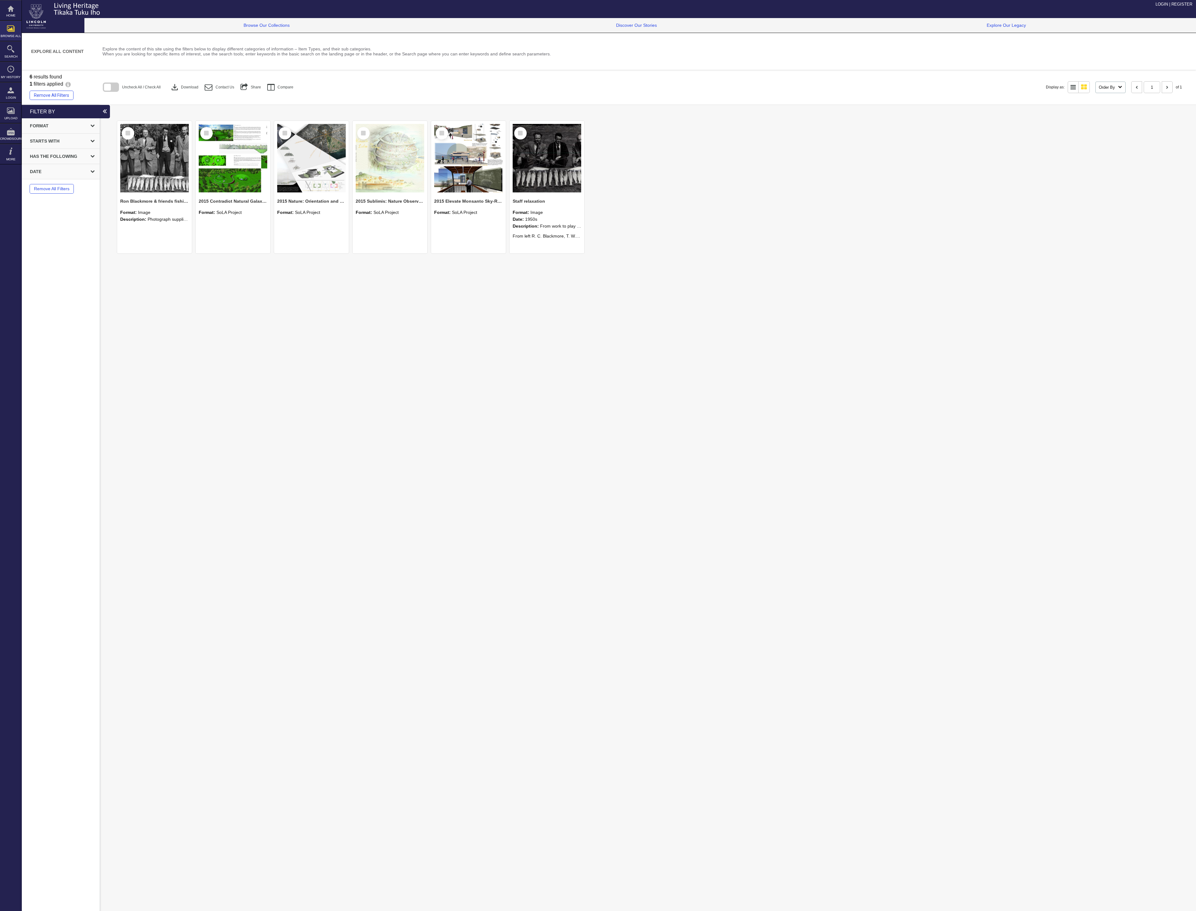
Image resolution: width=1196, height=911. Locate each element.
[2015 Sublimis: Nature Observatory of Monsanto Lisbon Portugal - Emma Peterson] (390, 158)
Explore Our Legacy (1006, 25)
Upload (10, 118)
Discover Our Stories (636, 25)
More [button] (11, 159)
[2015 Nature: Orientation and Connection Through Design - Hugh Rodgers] (311, 158)
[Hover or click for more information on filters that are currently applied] (68, 84)
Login (11, 97)
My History (11, 77)
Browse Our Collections (267, 25)
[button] (219, 87)
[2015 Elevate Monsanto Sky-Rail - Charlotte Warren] (468, 158)
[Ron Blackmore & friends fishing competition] (154, 158)
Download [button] (184, 87)
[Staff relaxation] (547, 158)
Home (11, 15)
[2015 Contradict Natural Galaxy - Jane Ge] (233, 158)
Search (10, 56)
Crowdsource (10, 138)
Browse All (11, 36)
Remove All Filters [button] (51, 95)
